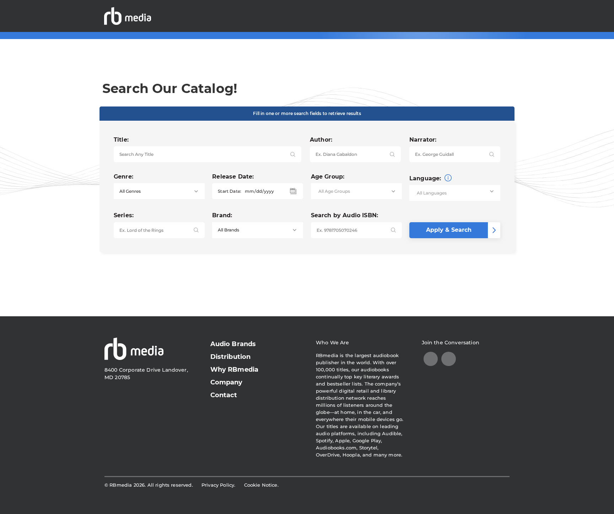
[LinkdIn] (431, 359)
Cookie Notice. (261, 485)
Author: (321, 139)
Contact (223, 395)
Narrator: (422, 139)
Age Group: (328, 176)
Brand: (222, 215)
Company (226, 382)
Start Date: (229, 191)
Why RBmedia (234, 369)
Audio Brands (233, 344)
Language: (426, 178)
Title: (121, 139)
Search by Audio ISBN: (344, 215)
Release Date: (233, 176)
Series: (124, 215)
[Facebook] (448, 359)
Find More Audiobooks (470, 15)
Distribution (230, 357)
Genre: (123, 176)
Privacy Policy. (218, 485)
